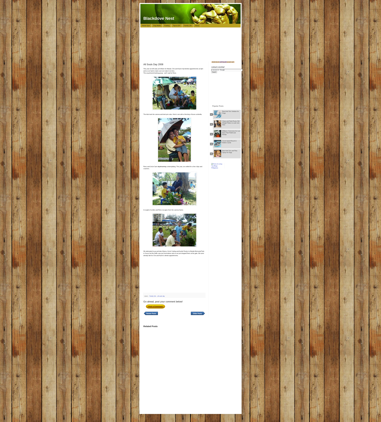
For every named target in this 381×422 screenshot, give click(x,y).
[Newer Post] (150, 315)
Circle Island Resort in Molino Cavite (229, 141)
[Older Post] (197, 315)
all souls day (161, 296)
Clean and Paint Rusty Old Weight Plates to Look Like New (230, 123)
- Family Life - (153, 296)
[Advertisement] (190, 44)
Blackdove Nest (158, 18)
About (197, 25)
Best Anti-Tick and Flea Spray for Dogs (229, 151)
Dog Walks (157, 25)
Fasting (167, 25)
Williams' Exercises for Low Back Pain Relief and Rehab (231, 132)
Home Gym (146, 25)
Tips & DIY (176, 25)
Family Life (188, 25)
